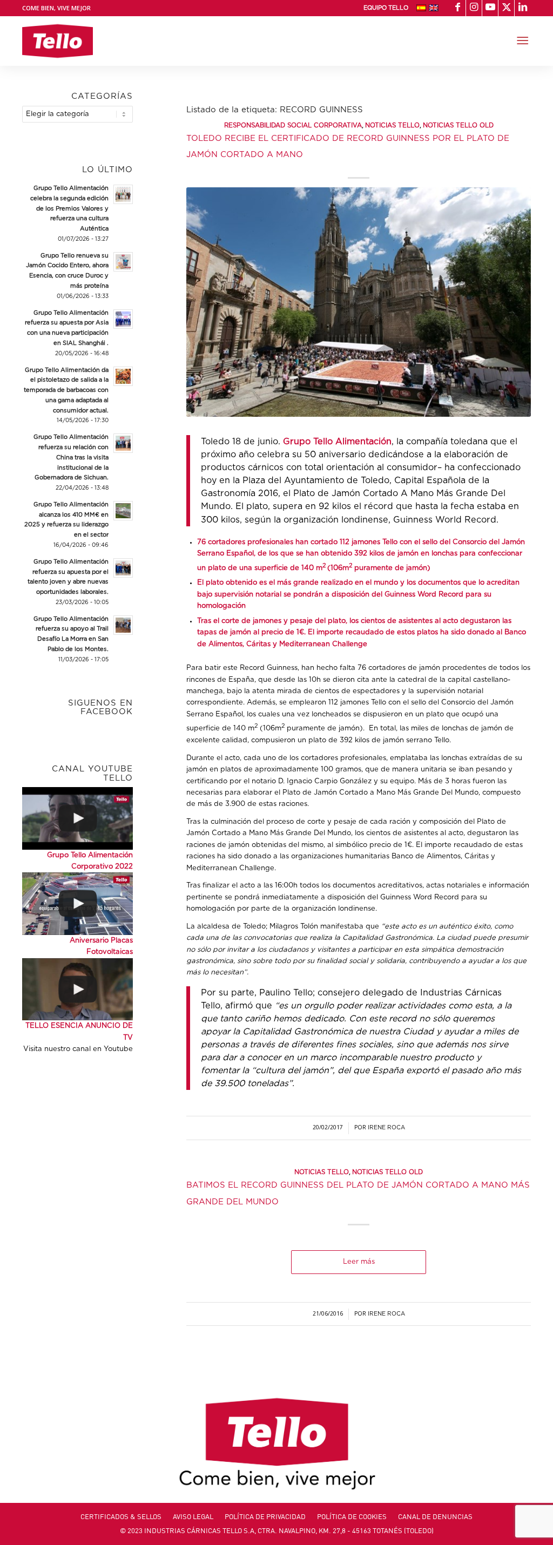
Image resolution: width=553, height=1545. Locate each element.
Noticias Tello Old (458, 125)
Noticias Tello (392, 125)
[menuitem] (385, 8)
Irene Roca (386, 1127)
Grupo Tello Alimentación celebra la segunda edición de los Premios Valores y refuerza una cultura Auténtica (69, 208)
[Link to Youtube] (490, 8)
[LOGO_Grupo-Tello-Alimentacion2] (57, 41)
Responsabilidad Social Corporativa (293, 125)
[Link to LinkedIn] (523, 8)
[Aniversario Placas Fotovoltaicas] (77, 903)
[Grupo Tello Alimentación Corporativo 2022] (77, 818)
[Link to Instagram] (474, 8)
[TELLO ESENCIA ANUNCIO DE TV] (77, 989)
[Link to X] (506, 8)
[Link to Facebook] (458, 8)
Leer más (359, 1261)
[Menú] (522, 41)
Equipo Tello (385, 8)
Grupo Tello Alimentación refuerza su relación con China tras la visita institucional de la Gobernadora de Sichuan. (71, 457)
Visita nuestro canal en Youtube (78, 1049)
